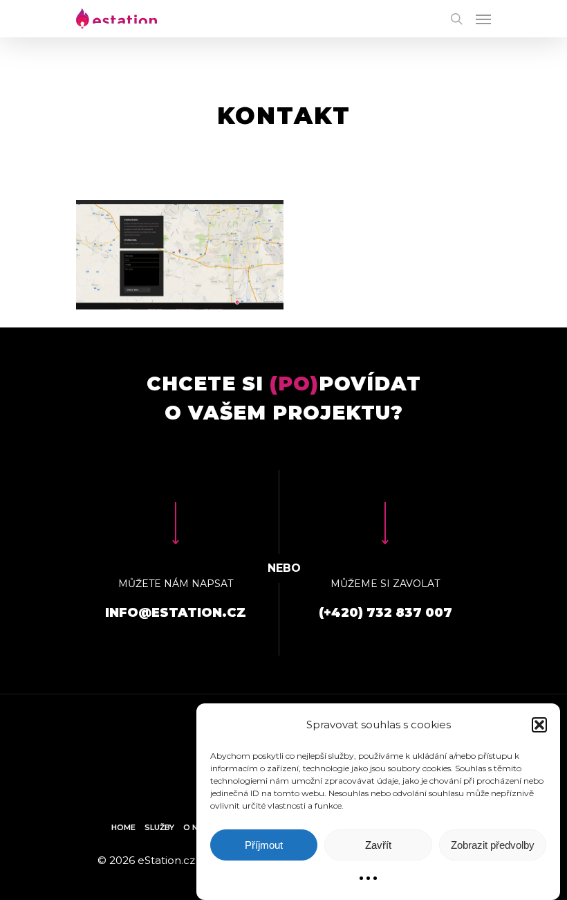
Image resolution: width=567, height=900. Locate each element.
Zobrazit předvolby (493, 845)
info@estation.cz (175, 612)
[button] (539, 725)
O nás (196, 827)
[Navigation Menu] (483, 19)
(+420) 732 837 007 (385, 612)
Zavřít (378, 845)
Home (123, 827)
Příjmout (264, 845)
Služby (159, 827)
